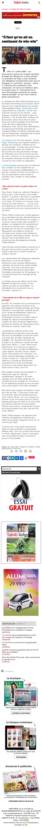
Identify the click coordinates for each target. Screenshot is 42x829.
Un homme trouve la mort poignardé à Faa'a (19, 643)
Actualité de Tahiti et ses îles (20, 9)
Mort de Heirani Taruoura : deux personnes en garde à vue (21, 658)
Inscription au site (21, 825)
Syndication (33, 822)
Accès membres (9, 822)
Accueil (4, 9)
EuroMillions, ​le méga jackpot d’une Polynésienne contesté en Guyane (17, 629)
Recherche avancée (11, 472)
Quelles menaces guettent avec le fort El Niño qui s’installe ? (20, 651)
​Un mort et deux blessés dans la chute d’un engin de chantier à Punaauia (19, 636)
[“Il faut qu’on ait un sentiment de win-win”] (21, 47)
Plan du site (21, 822)
